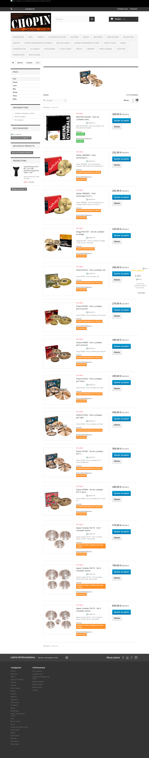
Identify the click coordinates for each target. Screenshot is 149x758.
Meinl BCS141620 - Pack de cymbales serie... (87, 118)
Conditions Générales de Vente (24, 113)
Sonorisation (19, 49)
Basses (86, 37)
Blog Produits (37, 687)
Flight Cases (65, 49)
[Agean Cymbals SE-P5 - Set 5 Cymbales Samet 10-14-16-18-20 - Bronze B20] (58, 619)
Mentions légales (19, 116)
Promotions (19, 55)
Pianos (40, 37)
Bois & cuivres (63, 43)
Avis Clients (138, 271)
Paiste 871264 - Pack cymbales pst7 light (89, 416)
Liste (137, 102)
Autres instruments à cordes (38, 43)
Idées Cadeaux (105, 49)
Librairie (90, 49)
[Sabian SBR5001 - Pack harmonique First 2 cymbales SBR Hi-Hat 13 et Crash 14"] (58, 204)
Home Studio (110, 43)
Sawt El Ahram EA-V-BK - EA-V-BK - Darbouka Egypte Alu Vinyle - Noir (31, 169)
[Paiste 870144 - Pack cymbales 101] (58, 281)
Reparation (14, 699)
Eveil (30, 37)
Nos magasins (19, 120)
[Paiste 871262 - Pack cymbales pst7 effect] (58, 389)
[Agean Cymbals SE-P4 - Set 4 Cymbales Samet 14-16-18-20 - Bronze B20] (58, 579)
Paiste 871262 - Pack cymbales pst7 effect (89, 380)
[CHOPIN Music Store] (31, 22)
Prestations (14, 705)
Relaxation (128, 37)
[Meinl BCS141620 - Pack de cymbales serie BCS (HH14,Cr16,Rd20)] (58, 128)
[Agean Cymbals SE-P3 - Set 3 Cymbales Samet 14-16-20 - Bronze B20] (58, 539)
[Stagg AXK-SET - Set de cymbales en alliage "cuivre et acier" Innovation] (58, 242)
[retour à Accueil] (13, 62)
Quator (16, 43)
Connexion (133, 9)
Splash (15, 82)
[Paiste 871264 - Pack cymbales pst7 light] (58, 426)
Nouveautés (18, 37)
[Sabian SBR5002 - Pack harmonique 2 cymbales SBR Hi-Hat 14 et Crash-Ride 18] (58, 166)
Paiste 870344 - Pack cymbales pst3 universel (89, 307)
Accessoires (49, 49)
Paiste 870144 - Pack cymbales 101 (90, 270)
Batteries (98, 37)
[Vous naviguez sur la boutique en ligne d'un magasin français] (74, 3)
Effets (15, 99)
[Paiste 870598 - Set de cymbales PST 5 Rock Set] (58, 500)
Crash (15, 85)
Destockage (34, 55)
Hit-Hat (15, 92)
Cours (13, 724)
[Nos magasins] (25, 134)
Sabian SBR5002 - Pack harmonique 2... (86, 156)
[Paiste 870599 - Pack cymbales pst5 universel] (58, 353)
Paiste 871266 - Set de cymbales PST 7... (89, 452)
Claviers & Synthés (57, 37)
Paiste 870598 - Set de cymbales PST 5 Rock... (89, 491)
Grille (133, 102)
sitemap (35, 690)
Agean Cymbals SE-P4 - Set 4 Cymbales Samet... (88, 569)
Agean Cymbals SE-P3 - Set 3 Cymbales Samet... (88, 529)
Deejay (123, 43)
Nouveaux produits (23, 146)
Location (120, 49)
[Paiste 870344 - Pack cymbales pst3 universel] (58, 317)
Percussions (113, 37)
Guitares (74, 37)
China (15, 96)
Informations (20, 107)
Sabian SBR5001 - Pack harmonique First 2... (86, 194)
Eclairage (34, 49)
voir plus (141, 293)
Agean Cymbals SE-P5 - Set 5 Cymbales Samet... (88, 609)
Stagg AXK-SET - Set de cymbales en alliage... (90, 233)
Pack (14, 79)
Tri (44, 100)
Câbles (79, 49)
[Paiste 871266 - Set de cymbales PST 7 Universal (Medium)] (58, 462)
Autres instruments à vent (86, 43)
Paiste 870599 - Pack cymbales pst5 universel (89, 344)
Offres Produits (38, 684)
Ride (14, 89)
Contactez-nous (122, 9)
